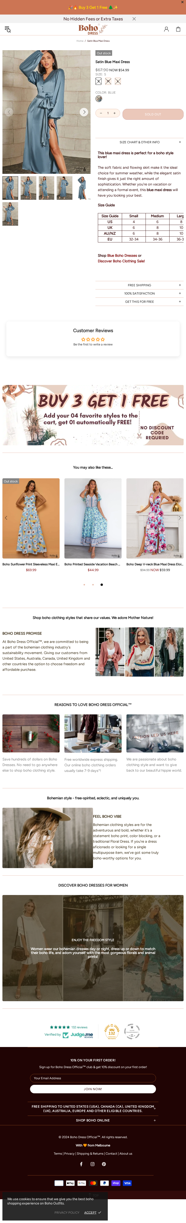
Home (80, 40)
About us (125, 1153)
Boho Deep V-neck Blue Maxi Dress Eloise (155, 564)
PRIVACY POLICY (66, 1212)
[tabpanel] (93, 530)
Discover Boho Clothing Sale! (121, 261)
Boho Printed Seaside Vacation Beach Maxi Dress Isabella (93, 564)
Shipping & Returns (90, 1153)
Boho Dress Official (93, 29)
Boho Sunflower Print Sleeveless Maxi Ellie (31, 564)
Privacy (69, 1153)
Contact (111, 1153)
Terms (58, 1153)
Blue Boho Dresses (122, 255)
